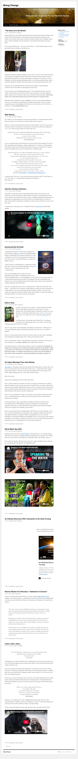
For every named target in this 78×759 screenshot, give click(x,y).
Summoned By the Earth (14, 247)
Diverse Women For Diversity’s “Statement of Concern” (26, 591)
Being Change (11, 5)
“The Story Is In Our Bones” (15, 30)
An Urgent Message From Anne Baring (19, 362)
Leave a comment (19, 109)
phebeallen (19, 32)
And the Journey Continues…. (16, 189)
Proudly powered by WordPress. (65, 751)
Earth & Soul (9, 303)
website (44, 315)
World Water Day (25, 434)
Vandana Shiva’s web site (43, 596)
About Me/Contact (36, 25)
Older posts (8, 746)
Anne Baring (8, 367)
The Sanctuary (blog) (13, 25)
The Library (22, 25)
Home (6, 25)
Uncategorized (12, 109)
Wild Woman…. (10, 114)
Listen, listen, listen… (13, 644)
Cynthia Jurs (16, 253)
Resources (28, 25)
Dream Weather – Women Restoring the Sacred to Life (32, 172)
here (34, 600)
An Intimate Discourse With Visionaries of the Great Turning (28, 519)
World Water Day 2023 (13, 429)
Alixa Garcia (39, 206)
